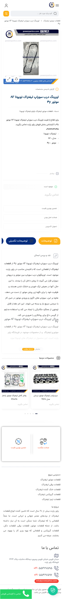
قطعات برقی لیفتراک (50, 485)
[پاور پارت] (51, 5)
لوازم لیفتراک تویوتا (27, 111)
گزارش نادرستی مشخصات (45, 89)
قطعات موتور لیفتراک (51, 21)
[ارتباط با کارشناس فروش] (53, 589)
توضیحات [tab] (47, 241)
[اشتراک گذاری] (16, 79)
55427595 (43, 568)
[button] (36, 413)
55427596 (43, 575)
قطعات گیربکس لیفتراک (49, 494)
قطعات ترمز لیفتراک (51, 499)
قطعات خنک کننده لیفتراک (48, 489)
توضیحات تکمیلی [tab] (18, 241)
